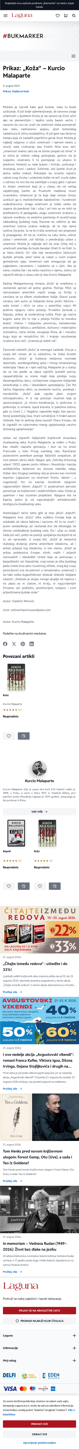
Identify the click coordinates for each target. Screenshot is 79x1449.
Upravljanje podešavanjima (39, 1442)
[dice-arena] (29, 1376)
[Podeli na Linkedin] (31, 644)
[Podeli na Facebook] (5, 644)
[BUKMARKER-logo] (23, 36)
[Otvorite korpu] (66, 15)
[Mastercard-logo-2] (23, 1389)
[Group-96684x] (51, 1376)
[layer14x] (53, 1389)
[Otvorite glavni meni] (5, 15)
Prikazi (7, 91)
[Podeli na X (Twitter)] (14, 644)
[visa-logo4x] (10, 1389)
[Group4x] (32, 1389)
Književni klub (20, 91)
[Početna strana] (23, 15)
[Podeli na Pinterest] (23, 644)
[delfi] (9, 1376)
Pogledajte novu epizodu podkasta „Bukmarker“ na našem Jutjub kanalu (39, 5)
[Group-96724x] (43, 1389)
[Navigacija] (39, 56)
